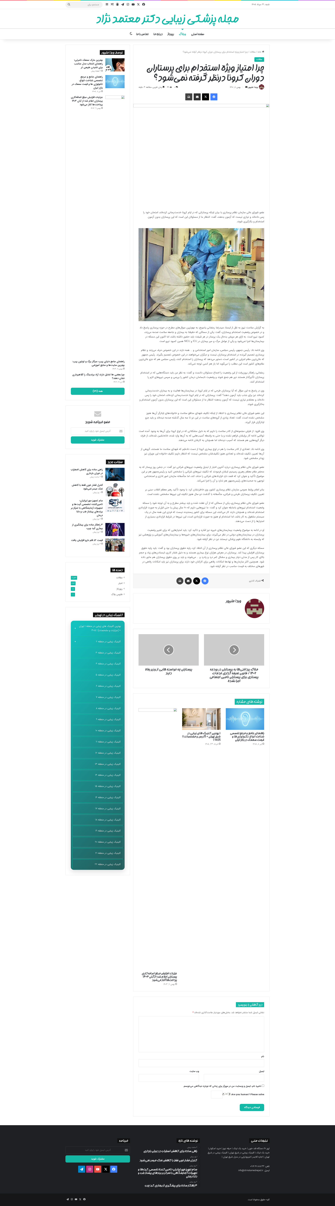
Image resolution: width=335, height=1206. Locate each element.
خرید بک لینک (239, 1148)
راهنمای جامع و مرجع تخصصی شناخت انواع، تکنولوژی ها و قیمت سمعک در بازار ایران (247, 736)
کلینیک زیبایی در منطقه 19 (108, 831)
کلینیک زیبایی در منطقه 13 (108, 764)
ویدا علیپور (253, 87)
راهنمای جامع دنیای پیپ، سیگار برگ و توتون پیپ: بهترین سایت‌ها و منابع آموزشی (98, 363)
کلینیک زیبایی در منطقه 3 (108, 653)
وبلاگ (182, 34)
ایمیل (261, 1071)
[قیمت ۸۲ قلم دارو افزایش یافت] (115, 545)
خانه (260, 52)
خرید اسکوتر (215, 1148)
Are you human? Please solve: (247, 1094)
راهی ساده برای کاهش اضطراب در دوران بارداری (87, 471)
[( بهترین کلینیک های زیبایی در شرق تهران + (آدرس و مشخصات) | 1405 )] (201, 719)
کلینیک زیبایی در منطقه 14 (108, 775)
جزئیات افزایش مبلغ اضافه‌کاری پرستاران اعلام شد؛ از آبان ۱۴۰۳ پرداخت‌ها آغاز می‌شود (159, 976)
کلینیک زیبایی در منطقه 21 (108, 853)
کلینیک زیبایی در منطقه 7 (108, 697)
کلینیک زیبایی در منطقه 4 (108, 664)
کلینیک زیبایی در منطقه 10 (108, 730)
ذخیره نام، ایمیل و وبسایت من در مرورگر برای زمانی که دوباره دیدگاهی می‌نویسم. (222, 1086)
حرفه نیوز (227, 1148)
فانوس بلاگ (116, 594)
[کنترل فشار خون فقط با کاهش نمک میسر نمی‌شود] (115, 489)
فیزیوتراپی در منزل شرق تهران (237, 1157)
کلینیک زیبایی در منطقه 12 (108, 753)
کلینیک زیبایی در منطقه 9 (108, 719)
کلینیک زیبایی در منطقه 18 (108, 820)
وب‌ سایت (194, 1071)
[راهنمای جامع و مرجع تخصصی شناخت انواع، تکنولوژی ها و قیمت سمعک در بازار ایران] (245, 719)
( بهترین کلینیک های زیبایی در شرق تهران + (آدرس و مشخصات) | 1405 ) (201, 736)
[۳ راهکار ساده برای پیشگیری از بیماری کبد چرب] (115, 529)
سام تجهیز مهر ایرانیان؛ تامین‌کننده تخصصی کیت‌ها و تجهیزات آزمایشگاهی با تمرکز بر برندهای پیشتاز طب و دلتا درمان (87, 508)
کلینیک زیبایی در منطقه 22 (108, 864)
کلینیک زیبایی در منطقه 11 (108, 742)
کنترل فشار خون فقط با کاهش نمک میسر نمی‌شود (87, 487)
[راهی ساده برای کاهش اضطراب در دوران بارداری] (115, 474)
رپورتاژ (171, 34)
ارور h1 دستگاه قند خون (259, 1148)
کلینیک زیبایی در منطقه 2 (108, 641)
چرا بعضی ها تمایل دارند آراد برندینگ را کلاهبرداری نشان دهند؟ (98, 376)
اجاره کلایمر (257, 1157)
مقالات (253, 52)
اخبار (120, 583)
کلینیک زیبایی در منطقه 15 (108, 786)
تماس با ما (142, 34)
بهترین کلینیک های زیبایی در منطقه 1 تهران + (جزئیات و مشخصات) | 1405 (100, 628)
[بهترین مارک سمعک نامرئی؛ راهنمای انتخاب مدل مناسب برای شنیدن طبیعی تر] (115, 64)
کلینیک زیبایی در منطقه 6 (108, 686)
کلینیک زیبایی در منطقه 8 (108, 708)
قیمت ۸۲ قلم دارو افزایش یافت (87, 540)
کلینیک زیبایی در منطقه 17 (108, 808)
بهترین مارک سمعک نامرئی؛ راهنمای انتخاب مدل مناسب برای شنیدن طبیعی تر (88, 63)
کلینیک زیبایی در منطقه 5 (108, 675)
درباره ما (158, 34)
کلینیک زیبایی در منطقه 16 (108, 797)
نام (262, 1056)
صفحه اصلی (197, 34)
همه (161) (98, 391)
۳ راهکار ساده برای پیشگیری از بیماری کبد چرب (87, 526)
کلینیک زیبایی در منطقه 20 (108, 842)
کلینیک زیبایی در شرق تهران (241, 1153)
